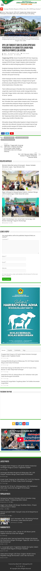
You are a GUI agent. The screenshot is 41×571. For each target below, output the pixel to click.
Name (4, 256)
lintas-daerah (9, 12)
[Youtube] (23, 423)
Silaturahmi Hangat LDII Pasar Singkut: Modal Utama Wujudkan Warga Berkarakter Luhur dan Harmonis (18, 554)
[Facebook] (17, 423)
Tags (24, 350)
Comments (17, 350)
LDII (31, 564)
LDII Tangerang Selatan (8, 139)
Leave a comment (8, 54)
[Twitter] (20, 423)
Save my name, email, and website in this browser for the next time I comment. (20, 274)
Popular (10, 350)
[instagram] (27, 423)
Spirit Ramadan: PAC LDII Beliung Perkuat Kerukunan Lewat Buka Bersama (24, 519)
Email (4, 262)
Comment (5, 239)
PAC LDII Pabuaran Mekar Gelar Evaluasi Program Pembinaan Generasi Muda (27, 155)
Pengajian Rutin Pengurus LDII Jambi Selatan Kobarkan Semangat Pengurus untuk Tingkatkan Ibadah (18, 466)
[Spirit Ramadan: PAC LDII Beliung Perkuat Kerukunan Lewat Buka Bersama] (5, 521)
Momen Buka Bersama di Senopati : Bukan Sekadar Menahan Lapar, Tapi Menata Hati (19, 166)
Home (3, 12)
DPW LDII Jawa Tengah (22, 137)
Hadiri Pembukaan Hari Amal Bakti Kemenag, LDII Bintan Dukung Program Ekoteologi (18, 220)
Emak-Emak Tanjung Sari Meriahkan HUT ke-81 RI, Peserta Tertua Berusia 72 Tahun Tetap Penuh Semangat (19, 480)
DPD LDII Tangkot (9, 137)
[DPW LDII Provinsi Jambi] (20, 3)
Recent (3, 350)
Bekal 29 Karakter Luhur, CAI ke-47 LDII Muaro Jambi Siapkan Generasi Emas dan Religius (17, 532)
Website (4, 268)
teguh (5, 53)
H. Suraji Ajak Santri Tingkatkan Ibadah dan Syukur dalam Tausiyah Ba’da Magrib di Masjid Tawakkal (19, 548)
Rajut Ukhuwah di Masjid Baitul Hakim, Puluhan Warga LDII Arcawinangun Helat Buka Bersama (20, 193)
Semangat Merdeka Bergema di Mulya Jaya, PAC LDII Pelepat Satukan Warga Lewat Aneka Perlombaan (17, 473)
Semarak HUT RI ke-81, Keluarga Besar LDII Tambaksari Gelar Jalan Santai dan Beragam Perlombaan (18, 487)
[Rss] (13, 423)
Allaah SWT (18, 564)
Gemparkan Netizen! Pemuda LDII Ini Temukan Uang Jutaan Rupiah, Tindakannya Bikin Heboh (17, 499)
